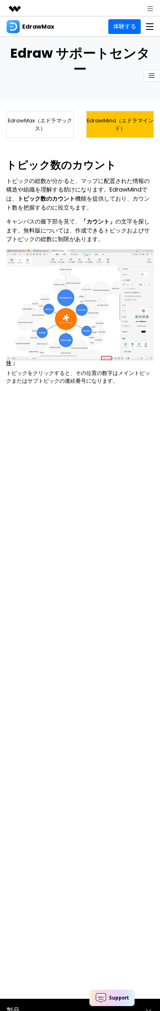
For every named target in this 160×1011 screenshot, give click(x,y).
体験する (124, 26)
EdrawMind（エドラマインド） (120, 124)
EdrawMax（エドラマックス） (40, 124)
